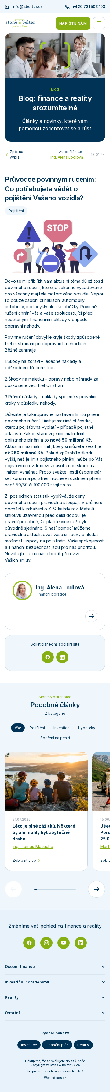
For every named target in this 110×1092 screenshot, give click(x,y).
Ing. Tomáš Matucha (33, 846)
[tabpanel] (55, 825)
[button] (55, 966)
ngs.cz (61, 1077)
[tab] (18, 727)
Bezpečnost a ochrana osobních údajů (55, 1071)
